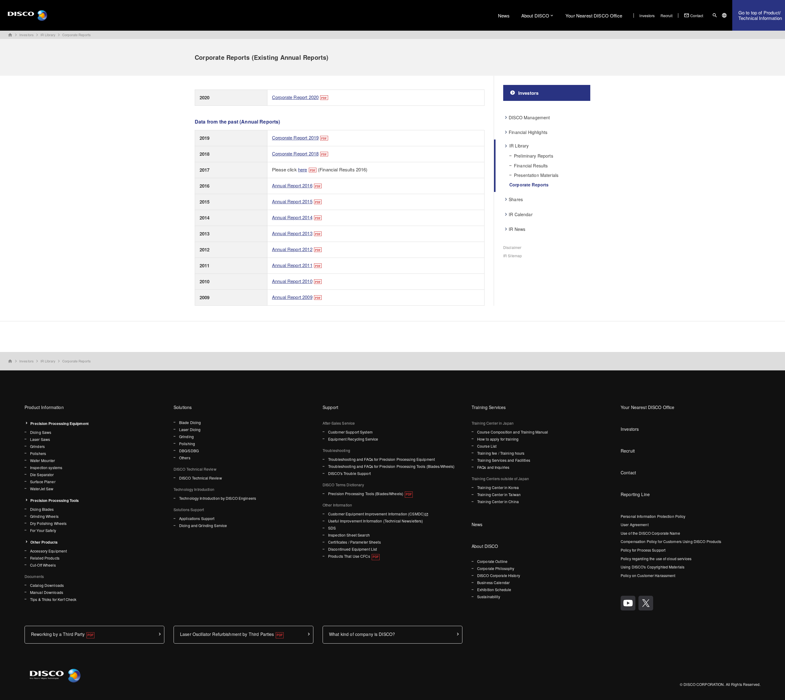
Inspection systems (46, 467)
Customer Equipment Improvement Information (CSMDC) (376, 513)
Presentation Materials (536, 175)
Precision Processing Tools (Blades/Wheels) (365, 493)
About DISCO (535, 15)
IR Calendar (521, 214)
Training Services (489, 407)
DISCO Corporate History (498, 575)
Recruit (667, 15)
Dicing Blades (42, 509)
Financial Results (531, 166)
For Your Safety (43, 530)
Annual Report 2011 (292, 265)
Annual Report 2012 (292, 249)
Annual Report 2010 (292, 281)
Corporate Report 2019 (295, 137)
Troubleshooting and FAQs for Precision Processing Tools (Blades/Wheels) (391, 466)
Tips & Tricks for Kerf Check (53, 599)
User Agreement (635, 524)
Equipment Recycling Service (353, 439)
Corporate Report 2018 (295, 153)
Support (330, 407)
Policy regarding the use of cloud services (656, 558)
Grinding (186, 436)
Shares (516, 199)
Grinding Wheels (44, 516)
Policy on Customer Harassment (648, 575)
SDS (332, 527)
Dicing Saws (40, 432)
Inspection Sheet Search (349, 534)
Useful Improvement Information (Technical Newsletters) (375, 520)
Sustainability (488, 596)
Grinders (37, 446)
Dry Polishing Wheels (48, 523)
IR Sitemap (512, 255)
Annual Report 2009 (292, 297)
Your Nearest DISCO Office (593, 15)
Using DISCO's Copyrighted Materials (652, 566)
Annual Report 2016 (292, 185)
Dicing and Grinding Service (203, 525)
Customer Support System (350, 431)
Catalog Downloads (47, 585)
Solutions (183, 407)
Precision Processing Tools (54, 500)
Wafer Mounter (42, 460)
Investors (647, 15)
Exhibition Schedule (494, 589)
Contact (693, 15)
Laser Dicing (190, 429)
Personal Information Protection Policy (653, 516)
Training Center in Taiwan (499, 494)
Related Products (44, 557)
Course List (486, 446)
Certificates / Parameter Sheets (354, 542)
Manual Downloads (46, 592)
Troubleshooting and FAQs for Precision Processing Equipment (381, 459)
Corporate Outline (492, 561)
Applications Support (196, 518)
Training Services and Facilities (503, 460)
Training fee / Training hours (500, 453)
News (504, 15)
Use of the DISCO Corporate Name (650, 533)
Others (184, 457)
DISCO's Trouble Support (349, 473)
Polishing (187, 443)
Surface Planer (43, 481)
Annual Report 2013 (292, 233)
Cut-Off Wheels (43, 565)
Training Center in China (498, 501)
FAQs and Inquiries (493, 467)
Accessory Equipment (48, 550)
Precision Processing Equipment (59, 423)
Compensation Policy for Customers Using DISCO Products (671, 541)
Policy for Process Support (643, 550)
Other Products (44, 542)
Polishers (38, 453)
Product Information (44, 407)
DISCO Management (529, 117)
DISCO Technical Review (200, 477)
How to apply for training (498, 439)
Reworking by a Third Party (58, 634)
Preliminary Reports (533, 156)
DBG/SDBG (189, 450)
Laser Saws (40, 439)
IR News (517, 229)
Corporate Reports (76, 34)
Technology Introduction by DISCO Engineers (217, 498)
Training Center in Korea (498, 487)
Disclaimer (512, 247)
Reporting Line (635, 494)
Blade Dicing (190, 422)
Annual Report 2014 (292, 217)
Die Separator (42, 474)
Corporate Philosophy (495, 568)
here (302, 169)
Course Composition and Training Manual (512, 431)
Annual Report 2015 (292, 201)
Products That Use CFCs (349, 556)
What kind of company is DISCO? (362, 634)
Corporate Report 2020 (295, 97)
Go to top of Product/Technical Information (760, 15)
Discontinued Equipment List (352, 549)
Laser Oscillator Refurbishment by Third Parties (227, 634)
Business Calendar (493, 582)
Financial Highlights (528, 132)
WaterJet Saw (41, 488)
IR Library (48, 34)
